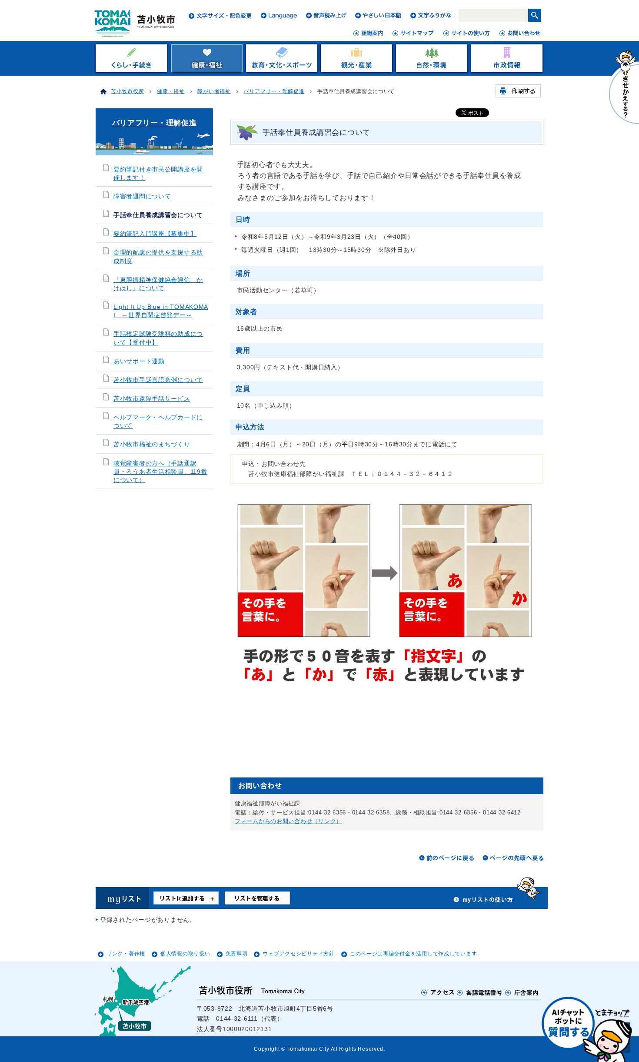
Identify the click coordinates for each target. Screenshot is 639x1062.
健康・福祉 (171, 91)
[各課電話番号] (480, 991)
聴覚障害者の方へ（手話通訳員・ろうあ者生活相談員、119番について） (160, 471)
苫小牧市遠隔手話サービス (151, 398)
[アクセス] (438, 991)
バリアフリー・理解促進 (273, 91)
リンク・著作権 (125, 953)
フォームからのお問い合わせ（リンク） (288, 821)
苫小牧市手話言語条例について (158, 380)
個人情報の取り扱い (185, 953)
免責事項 (237, 953)
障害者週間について (142, 196)
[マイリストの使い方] (483, 901)
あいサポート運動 (139, 361)
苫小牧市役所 (127, 91)
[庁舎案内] (522, 991)
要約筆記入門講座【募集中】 (154, 234)
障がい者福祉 (213, 91)
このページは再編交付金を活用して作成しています (413, 953)
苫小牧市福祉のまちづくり (151, 444)
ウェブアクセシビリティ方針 (298, 953)
